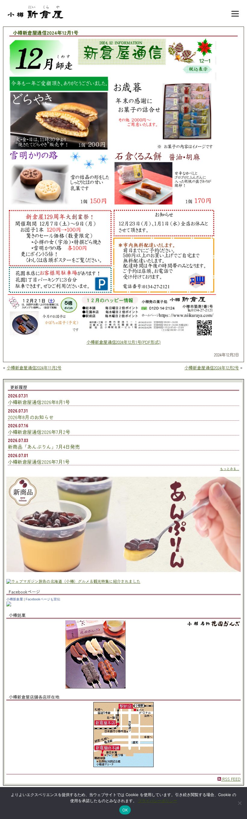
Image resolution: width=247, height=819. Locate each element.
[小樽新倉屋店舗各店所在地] (123, 765)
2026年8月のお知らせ (31, 417)
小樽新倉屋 (14, 599)
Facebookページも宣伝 (43, 599)
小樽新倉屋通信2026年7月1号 (39, 461)
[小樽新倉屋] (8, 605)
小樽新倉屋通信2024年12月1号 (45, 33)
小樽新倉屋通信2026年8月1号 (39, 402)
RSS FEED (231, 779)
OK (125, 810)
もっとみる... (229, 468)
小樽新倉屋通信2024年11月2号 (34, 368)
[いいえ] (239, 803)
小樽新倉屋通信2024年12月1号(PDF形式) (123, 342)
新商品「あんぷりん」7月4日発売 (44, 446)
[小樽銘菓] (95, 687)
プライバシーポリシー (157, 800)
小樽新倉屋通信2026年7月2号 (39, 431)
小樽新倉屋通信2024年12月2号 (211, 368)
